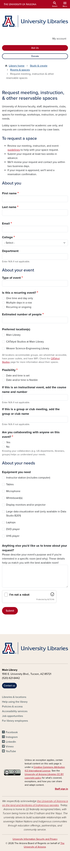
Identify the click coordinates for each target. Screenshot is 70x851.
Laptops (10, 522)
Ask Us (35, 47)
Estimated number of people (22, 314)
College (7, 237)
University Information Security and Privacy (35, 839)
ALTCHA (50, 599)
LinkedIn (11, 742)
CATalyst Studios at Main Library (25, 341)
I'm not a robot (19, 594)
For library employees (15, 720)
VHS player (12, 536)
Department (10, 251)
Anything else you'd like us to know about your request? (34, 548)
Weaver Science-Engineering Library (27, 348)
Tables (10, 484)
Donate (35, 56)
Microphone (13, 491)
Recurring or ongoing (18, 307)
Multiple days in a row (19, 302)
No (8, 446)
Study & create (38, 65)
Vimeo (10, 746)
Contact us (9, 685)
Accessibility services (14, 711)
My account (59, 38)
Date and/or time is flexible (22, 380)
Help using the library (15, 701)
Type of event (11, 278)
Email (6, 223)
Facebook (12, 732)
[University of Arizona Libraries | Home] (35, 21)
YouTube (11, 751)
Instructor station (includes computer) (28, 477)
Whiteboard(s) (14, 498)
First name (9, 193)
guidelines (13, 150)
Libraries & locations (14, 697)
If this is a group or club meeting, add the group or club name (31, 411)
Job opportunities (12, 716)
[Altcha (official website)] (52, 595)
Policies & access (12, 706)
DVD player (13, 529)
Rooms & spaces (20, 70)
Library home (16, 65)
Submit (10, 610)
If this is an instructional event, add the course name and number (34, 389)
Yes (8, 442)
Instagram (12, 737)
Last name (9, 207)
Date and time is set (18, 375)
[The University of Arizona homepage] (20, 4)
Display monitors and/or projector (26, 504)
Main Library (13, 335)
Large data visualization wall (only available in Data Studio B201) (36, 513)
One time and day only (19, 298)
